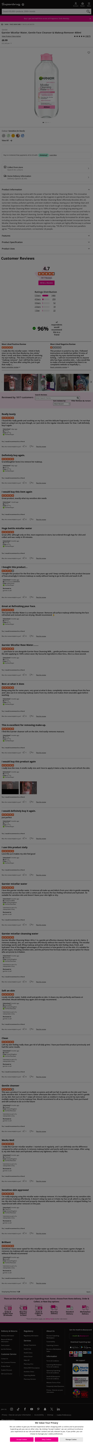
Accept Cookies (22, 1439)
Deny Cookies (46, 1439)
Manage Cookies (71, 1439)
